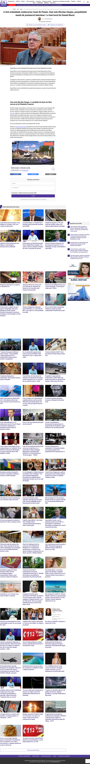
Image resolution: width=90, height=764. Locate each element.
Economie (38, 1)
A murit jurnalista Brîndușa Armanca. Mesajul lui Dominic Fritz (54, 400)
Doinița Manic (48, 18)
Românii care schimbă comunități (61, 1)
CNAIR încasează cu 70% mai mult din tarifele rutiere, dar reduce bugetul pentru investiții (55, 224)
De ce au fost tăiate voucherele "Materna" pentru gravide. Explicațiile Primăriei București (55, 308)
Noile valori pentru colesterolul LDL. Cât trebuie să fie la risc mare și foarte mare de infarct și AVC (10, 400)
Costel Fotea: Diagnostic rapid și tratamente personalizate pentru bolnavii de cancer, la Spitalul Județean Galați (55, 474)
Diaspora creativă (46, 1)
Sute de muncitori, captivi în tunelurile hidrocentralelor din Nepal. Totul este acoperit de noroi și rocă (80, 257)
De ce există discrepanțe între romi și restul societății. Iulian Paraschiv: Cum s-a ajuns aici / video (32, 354)
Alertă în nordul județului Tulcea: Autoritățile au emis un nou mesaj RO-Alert (10, 623)
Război (23, 1)
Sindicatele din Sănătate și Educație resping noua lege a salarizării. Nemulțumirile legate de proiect (55, 644)
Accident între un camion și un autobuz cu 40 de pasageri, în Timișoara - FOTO (9, 715)
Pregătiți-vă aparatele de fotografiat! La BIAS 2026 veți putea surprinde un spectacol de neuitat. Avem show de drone (55, 378)
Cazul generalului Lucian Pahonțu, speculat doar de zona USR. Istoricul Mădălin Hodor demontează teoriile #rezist (32, 500)
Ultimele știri (11, 1)
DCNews (3, 4)
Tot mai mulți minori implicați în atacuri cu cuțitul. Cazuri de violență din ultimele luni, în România (33, 692)
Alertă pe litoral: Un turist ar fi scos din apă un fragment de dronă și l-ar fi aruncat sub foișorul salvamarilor (32, 287)
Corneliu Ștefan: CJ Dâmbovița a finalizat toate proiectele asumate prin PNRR (33, 224)
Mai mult (53, 2)
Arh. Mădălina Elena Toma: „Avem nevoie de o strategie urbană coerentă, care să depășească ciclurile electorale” (55, 668)
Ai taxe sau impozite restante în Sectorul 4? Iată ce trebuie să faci (10, 521)
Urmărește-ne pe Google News (56, 24)
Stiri (18, 9)
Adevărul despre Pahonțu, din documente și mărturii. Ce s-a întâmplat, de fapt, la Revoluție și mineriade (55, 245)
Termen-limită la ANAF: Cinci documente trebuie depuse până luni (55, 353)
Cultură (79, 1)
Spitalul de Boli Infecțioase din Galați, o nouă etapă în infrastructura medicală (9, 244)
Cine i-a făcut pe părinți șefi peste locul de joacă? (33, 423)
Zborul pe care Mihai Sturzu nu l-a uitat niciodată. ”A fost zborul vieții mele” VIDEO (55, 286)
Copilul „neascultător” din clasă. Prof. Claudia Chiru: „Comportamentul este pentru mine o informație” (32, 522)
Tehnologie (40, 2)
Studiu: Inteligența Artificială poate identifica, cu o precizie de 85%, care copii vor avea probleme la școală (33, 309)
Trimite (33, 196)
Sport (34, 2)
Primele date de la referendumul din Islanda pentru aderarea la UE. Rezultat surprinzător (79, 244)
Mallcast (46, 2)
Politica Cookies (35, 756)
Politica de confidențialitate (24, 756)
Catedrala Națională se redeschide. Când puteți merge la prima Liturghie (10, 377)
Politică (18, 1)
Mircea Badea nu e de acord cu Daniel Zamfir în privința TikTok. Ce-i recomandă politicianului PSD (55, 500)
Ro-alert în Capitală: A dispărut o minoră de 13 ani (55, 622)
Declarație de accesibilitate (64, 756)
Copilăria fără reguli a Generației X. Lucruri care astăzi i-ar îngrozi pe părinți (33, 623)
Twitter (34, 174)
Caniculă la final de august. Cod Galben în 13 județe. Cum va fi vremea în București (10, 224)
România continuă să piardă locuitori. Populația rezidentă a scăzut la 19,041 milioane (9, 473)
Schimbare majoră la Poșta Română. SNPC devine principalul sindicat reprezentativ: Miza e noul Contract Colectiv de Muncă (8, 573)
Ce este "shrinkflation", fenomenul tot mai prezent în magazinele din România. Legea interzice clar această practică (55, 424)
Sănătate (73, 1)
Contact (54, 756)
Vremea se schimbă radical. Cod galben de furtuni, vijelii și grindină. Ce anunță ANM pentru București (55, 692)
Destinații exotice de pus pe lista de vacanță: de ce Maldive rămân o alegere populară (33, 667)
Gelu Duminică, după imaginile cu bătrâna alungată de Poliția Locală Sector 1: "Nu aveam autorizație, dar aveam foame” (79, 229)
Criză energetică (30, 1)
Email (51, 174)
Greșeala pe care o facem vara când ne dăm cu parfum (9, 594)
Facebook (17, 174)
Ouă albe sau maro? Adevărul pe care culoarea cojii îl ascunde (10, 498)
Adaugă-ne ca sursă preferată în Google (37, 24)
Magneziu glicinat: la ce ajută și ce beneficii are (10, 285)
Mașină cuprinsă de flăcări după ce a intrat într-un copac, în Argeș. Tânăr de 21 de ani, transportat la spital (33, 716)
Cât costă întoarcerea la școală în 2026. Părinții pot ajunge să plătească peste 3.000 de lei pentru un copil (55, 546)
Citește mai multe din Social (33, 750)
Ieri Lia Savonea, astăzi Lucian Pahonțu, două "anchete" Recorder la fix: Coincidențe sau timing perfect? (79, 250)
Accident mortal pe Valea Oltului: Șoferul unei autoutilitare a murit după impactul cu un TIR (33, 739)
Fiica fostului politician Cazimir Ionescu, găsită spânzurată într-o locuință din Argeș (33, 643)
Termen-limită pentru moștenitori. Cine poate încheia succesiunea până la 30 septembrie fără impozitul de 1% (55, 448)
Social (21, 9)
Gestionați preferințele (46, 756)
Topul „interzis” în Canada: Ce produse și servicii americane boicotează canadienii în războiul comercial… (39, 5)
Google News (25, 170)
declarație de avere (21, 126)
